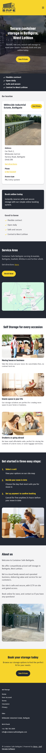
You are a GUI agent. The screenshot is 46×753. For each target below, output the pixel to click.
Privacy (4, 707)
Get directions (11, 164)
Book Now (8, 274)
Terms (4, 701)
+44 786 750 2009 (8, 729)
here (17, 265)
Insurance (5, 704)
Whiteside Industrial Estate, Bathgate (15, 106)
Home (4, 694)
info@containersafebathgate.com (14, 732)
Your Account (7, 697)
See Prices (23, 59)
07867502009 (10, 172)
